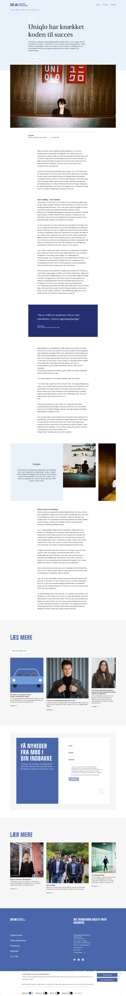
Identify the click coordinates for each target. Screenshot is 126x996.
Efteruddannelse (18, 941)
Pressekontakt (77, 947)
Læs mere (13, 888)
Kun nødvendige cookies (107, 979)
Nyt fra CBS (77, 950)
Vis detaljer (78, 993)
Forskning (15, 946)
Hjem (12, 9)
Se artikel (12, 705)
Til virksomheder (78, 952)
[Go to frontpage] (19, 4)
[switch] (45, 993)
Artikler (17, 9)
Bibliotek (14, 951)
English (98, 5)
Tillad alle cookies (107, 975)
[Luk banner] (120, 973)
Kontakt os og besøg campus (81, 945)
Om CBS (14, 956)
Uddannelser (16, 935)
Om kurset (94, 886)
